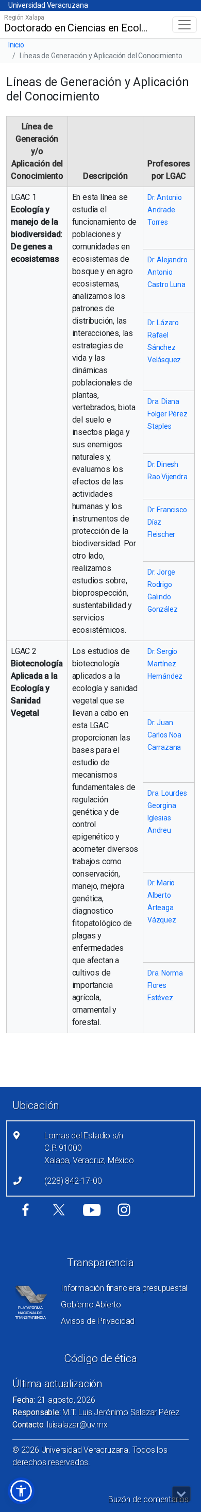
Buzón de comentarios (148, 1499)
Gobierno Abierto (91, 1304)
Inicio (16, 45)
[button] (21, 1491)
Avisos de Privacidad (98, 1321)
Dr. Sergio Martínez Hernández (164, 663)
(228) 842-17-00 (73, 1181)
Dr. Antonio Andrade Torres (164, 209)
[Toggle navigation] (184, 24)
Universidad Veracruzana (48, 5)
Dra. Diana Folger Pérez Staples (167, 413)
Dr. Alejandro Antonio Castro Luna (167, 272)
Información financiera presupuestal (124, 1288)
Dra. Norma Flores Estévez (165, 985)
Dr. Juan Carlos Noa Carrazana (164, 734)
